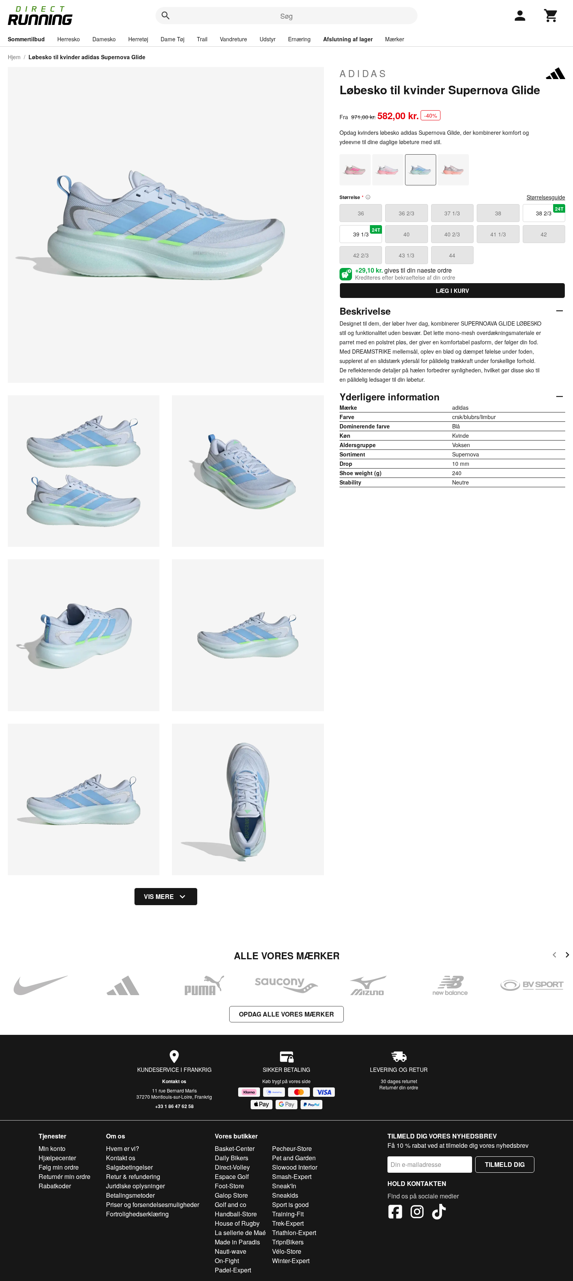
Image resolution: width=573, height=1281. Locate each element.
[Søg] (165, 15)
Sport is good (290, 1204)
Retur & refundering (133, 1176)
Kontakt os (174, 1081)
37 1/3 (452, 213)
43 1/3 (406, 255)
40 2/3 (452, 234)
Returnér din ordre (398, 1087)
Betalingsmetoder (130, 1195)
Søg (286, 16)
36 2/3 (406, 213)
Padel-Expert (233, 1269)
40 (406, 234)
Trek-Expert (288, 1223)
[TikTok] (439, 1213)
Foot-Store (229, 1185)
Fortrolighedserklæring (137, 1213)
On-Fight (227, 1260)
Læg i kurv (452, 290)
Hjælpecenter (57, 1157)
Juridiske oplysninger (135, 1185)
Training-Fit (288, 1213)
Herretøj (138, 39)
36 (361, 213)
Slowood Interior (294, 1167)
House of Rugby (237, 1223)
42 (544, 234)
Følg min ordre (59, 1167)
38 (498, 213)
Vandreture (233, 39)
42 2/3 (361, 255)
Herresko (68, 39)
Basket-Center (235, 1148)
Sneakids (285, 1195)
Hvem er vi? (122, 1148)
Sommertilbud (26, 39)
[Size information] (368, 197)
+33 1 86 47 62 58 (174, 1106)
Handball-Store (236, 1213)
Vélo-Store (286, 1251)
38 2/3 (549, 211)
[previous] (554, 956)
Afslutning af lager (348, 39)
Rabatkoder (55, 1185)
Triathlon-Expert (294, 1232)
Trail (202, 39)
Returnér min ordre (64, 1176)
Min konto (52, 1148)
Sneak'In (284, 1185)
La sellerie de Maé (240, 1232)
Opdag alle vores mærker (286, 1014)
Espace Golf (232, 1176)
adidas (364, 73)
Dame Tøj (172, 39)
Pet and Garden (294, 1157)
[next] (567, 956)
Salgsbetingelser (129, 1167)
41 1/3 (498, 234)
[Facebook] (395, 1213)
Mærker (394, 39)
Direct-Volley (232, 1167)
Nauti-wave (230, 1251)
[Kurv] (551, 15)
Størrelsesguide (546, 197)
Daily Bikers (231, 1157)
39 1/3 (366, 232)
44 (452, 255)
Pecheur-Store (292, 1148)
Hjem (14, 57)
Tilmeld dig (505, 1164)
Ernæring (299, 39)
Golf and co (230, 1204)
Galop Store (231, 1195)
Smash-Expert (291, 1176)
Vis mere (159, 896)
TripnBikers (288, 1241)
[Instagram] (417, 1213)
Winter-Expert (290, 1260)
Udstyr (268, 39)
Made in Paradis (237, 1241)
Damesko (104, 39)
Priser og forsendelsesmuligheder (152, 1204)
